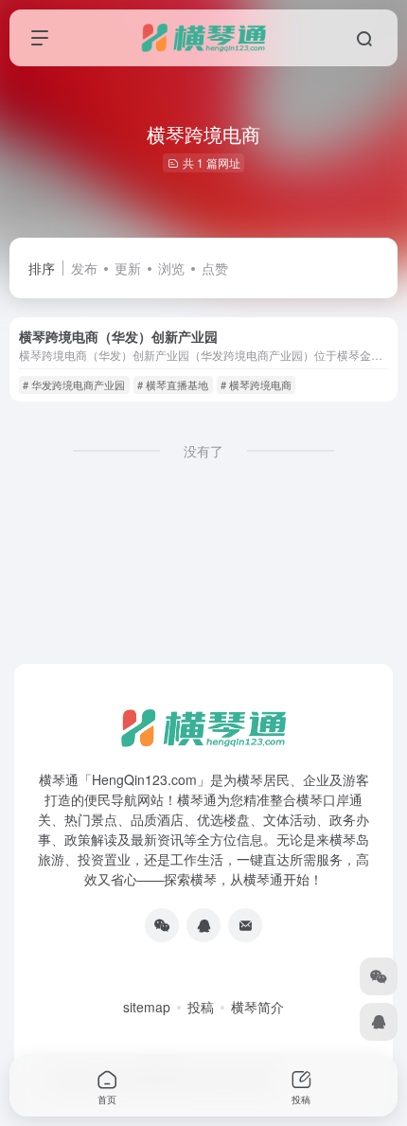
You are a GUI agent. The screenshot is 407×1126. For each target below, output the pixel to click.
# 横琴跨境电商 (256, 384)
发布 (84, 268)
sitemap (146, 1006)
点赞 (215, 268)
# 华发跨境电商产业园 (74, 384)
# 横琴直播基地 (172, 384)
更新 (128, 268)
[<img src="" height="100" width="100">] (162, 925)
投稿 (200, 1006)
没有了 (203, 450)
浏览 (171, 268)
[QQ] (203, 925)
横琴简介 (257, 1006)
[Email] (245, 925)
